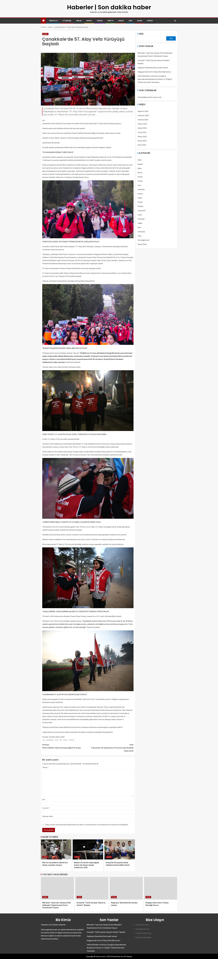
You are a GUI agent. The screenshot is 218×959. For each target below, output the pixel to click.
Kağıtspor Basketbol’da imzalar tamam (153, 67)
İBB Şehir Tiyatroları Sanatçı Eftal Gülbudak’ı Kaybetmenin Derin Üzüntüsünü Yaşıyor (56, 905)
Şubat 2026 (142, 128)
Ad (44, 799)
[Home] (43, 20)
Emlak (79, 20)
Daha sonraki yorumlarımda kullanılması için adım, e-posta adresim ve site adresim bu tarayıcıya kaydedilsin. (86, 824)
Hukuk (121, 20)
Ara (141, 34)
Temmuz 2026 (143, 115)
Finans (100, 20)
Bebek (140, 164)
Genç (56, 740)
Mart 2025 (142, 145)
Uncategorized (143, 240)
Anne (140, 160)
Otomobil (67, 20)
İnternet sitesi (47, 816)
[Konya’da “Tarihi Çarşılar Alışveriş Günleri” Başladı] (91, 888)
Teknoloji (53, 20)
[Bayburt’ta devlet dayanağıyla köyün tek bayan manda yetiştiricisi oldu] (88, 849)
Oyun (140, 214)
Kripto (110, 20)
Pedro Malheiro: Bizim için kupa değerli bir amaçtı (61, 746)
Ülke (139, 236)
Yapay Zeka (142, 244)
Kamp (65, 740)
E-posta (46, 808)
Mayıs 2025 (142, 136)
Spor (139, 227)
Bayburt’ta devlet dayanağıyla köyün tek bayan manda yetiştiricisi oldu (86, 865)
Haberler (141, 189)
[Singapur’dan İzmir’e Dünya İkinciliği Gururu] (160, 888)
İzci (61, 740)
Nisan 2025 (142, 140)
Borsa (89, 20)
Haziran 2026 (143, 119)
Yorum (45, 767)
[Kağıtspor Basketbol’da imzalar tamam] (126, 888)
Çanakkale (49, 740)
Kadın (139, 20)
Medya (140, 206)
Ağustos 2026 (143, 111)
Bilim (140, 168)
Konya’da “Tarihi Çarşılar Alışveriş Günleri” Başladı (106, 932)
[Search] (175, 20)
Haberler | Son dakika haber (109, 7)
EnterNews (116, 956)
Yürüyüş (71, 740)
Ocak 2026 (142, 132)
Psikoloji (141, 219)
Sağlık (150, 20)
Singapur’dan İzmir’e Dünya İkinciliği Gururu (154, 72)
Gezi (130, 20)
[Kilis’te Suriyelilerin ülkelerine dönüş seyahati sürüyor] (56, 849)
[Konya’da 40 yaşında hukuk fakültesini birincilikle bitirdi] (119, 849)
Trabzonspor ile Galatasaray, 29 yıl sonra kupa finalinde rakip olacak (112, 748)
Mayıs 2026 (142, 124)
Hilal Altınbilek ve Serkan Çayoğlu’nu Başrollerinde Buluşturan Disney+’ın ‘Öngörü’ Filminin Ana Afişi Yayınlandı (155, 79)
